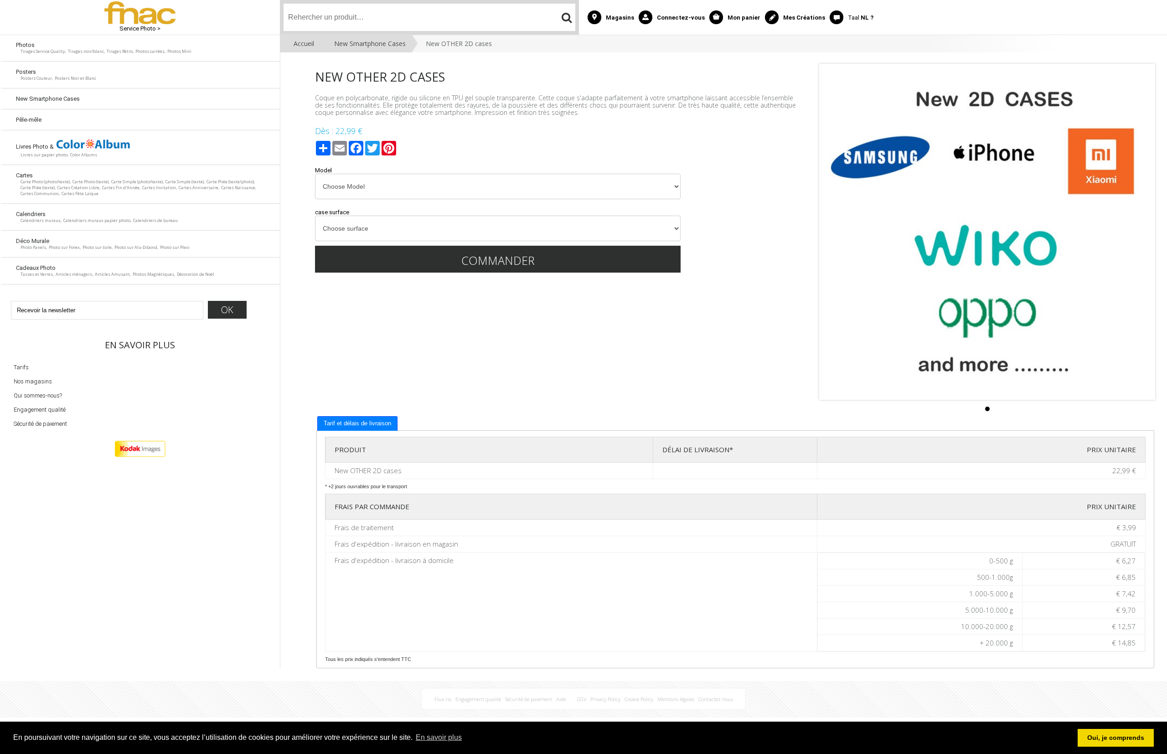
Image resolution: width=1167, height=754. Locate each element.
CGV (581, 699)
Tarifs (21, 367)
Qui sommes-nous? (38, 395)
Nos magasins (33, 381)
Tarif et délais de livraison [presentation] (357, 423)
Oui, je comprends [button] (1115, 737)
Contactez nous (715, 699)
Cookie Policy (639, 699)
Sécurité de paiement (40, 423)
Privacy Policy (605, 699)
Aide (561, 699)
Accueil (304, 43)
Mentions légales (675, 699)
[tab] (357, 423)
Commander (498, 260)
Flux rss (442, 699)
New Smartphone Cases (370, 43)
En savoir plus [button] (439, 737)
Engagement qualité (40, 409)
